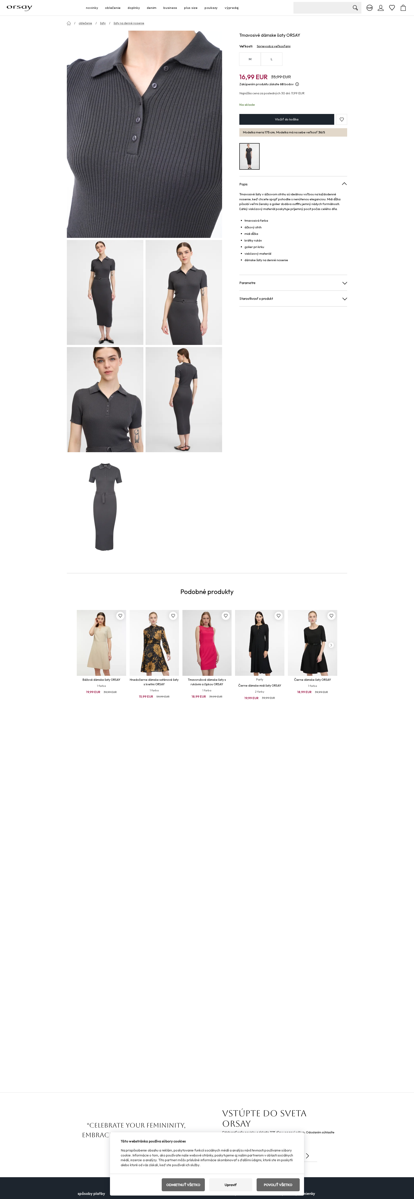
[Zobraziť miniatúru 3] (105, 399)
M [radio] (250, 59)
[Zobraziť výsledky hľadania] (355, 7)
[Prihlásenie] (381, 8)
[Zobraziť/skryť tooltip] (297, 84)
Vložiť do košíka (286, 119)
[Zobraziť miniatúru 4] (184, 399)
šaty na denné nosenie (129, 23)
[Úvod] (69, 23)
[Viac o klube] (370, 8)
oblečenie (85, 23)
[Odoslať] (307, 1156)
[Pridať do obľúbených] (120, 616)
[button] (341, 119)
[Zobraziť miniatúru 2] (184, 292)
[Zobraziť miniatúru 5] (105, 506)
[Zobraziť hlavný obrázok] (144, 134)
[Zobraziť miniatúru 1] (105, 292)
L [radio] (272, 59)
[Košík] (403, 8)
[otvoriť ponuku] (99, 7)
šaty (103, 23)
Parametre (247, 283)
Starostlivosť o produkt (256, 298)
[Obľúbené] (392, 8)
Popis (243, 184)
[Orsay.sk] (19, 7)
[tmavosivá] (249, 156)
